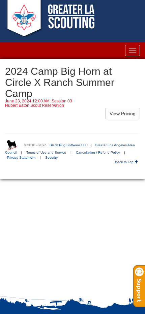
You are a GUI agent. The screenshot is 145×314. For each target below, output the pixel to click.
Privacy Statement (21, 157)
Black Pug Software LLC (69, 145)
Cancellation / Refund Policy (98, 152)
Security (51, 157)
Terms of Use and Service (46, 152)
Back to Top (125, 162)
